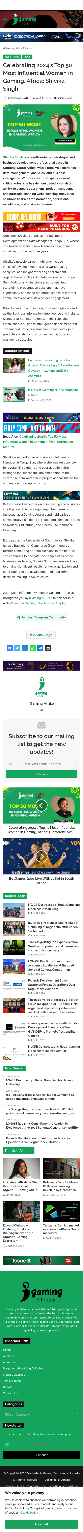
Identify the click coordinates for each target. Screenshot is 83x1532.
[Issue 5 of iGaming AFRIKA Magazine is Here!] (14, 394)
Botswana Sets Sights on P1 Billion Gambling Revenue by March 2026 (60, 1186)
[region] (41, 1509)
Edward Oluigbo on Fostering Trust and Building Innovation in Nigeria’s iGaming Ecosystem (18, 1233)
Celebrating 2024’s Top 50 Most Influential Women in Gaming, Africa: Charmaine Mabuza (38, 441)
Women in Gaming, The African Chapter (38, 603)
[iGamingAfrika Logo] (24, 19)
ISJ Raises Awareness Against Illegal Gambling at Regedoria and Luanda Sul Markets (53, 927)
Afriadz (65, 1479)
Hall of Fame (24, 48)
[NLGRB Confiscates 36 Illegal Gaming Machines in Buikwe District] (14, 1051)
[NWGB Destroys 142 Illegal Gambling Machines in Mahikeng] (14, 910)
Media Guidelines (14, 1374)
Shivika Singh (13, 157)
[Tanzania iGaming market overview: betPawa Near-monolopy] (61, 1211)
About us (9, 1355)
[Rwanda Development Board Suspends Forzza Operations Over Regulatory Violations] (14, 985)
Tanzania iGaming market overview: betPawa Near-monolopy (61, 1229)
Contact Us (10, 1393)
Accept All (41, 1524)
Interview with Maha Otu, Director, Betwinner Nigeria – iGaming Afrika (20, 1186)
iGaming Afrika (16, 97)
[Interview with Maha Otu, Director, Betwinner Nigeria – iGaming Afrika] (21, 1168)
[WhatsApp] (33, 648)
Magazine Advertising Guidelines (24, 1368)
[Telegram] (40, 648)
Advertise (9, 1362)
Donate (7, 1386)
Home (9, 48)
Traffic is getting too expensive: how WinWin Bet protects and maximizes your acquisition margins (53, 946)
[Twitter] (17, 648)
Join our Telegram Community (43, 617)
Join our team (12, 1380)
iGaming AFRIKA (40, 598)
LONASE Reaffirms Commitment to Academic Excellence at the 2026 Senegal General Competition (51, 965)
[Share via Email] (48, 648)
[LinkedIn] (25, 648)
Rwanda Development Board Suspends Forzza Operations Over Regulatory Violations (51, 984)
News (27, 56)
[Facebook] (10, 648)
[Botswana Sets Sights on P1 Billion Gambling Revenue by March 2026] (61, 1168)
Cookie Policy (29, 1512)
